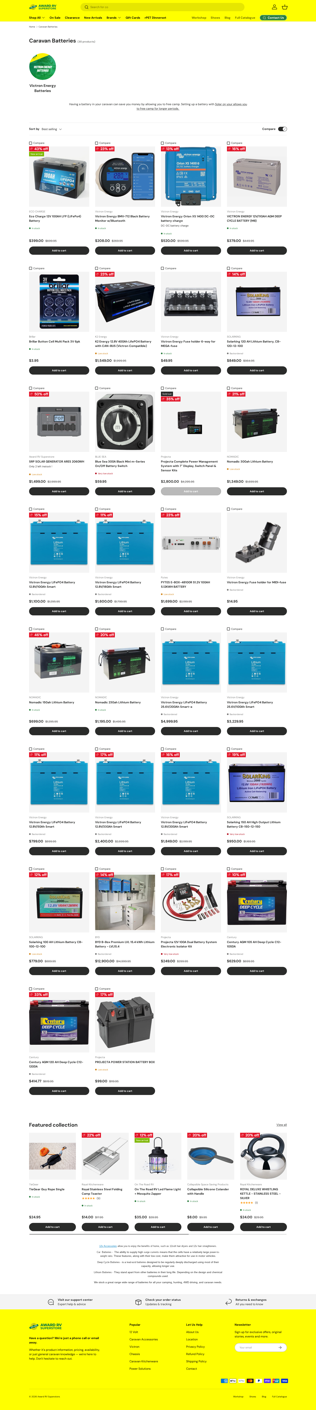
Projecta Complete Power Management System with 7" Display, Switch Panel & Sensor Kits (189, 466)
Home (32, 26)
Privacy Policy (195, 1347)
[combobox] (162, 7)
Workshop (199, 18)
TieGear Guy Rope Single (47, 1189)
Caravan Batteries (48, 26)
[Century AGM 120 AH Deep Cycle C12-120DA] (59, 1022)
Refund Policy (195, 1354)
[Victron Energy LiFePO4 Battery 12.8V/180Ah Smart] (125, 543)
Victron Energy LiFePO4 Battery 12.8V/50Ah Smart (52, 824)
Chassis (134, 1354)
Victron (134, 1347)
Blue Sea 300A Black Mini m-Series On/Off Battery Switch (120, 464)
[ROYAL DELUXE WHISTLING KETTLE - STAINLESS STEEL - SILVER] (263, 1156)
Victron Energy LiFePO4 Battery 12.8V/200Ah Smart (184, 824)
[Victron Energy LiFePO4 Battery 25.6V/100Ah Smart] (257, 662)
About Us (192, 1332)
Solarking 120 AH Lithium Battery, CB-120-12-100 (254, 344)
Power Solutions (140, 1369)
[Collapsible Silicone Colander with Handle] (210, 1156)
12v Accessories (108, 1246)
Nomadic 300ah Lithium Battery (250, 461)
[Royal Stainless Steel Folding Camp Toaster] (105, 1156)
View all (281, 1125)
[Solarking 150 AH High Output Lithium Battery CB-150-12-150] (257, 782)
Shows (215, 18)
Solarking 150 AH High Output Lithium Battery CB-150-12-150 (254, 824)
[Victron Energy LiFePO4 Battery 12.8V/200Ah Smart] (191, 782)
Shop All (35, 18)
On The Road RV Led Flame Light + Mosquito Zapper (158, 1191)
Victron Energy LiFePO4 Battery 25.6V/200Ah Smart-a (184, 704)
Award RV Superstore (48, 1396)
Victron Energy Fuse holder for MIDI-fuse (256, 582)
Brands (112, 18)
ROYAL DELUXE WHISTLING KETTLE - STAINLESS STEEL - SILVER (260, 1193)
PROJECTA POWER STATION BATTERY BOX (125, 1062)
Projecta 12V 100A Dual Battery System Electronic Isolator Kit (189, 944)
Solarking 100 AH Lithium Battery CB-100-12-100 (56, 944)
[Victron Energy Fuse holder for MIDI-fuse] (257, 543)
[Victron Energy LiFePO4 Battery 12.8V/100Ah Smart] (59, 543)
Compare (269, 129)
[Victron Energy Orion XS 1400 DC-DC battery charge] (191, 176)
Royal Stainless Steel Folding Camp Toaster (102, 1191)
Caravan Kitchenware (143, 1361)
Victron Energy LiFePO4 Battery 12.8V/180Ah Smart (118, 584)
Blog (228, 18)
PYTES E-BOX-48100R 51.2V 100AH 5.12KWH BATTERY (185, 584)
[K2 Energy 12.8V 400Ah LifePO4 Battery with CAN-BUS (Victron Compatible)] (125, 302)
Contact (191, 1369)
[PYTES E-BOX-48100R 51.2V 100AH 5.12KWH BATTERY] (191, 543)
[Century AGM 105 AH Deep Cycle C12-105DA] (257, 902)
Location (192, 1339)
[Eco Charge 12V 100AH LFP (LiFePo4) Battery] (59, 176)
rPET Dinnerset (155, 18)
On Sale (55, 18)
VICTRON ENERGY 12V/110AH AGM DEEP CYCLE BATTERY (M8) (254, 218)
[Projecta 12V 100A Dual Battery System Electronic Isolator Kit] (191, 902)
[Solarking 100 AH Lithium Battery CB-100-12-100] (59, 902)
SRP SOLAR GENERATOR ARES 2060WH (56, 461)
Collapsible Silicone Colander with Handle (208, 1191)
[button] (285, 7)
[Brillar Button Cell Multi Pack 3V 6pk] (59, 302)
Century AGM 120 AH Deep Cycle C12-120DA (56, 1064)
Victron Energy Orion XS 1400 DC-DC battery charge (188, 218)
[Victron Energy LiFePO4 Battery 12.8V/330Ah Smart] (125, 782)
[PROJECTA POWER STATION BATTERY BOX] (125, 1022)
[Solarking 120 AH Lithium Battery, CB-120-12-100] (257, 302)
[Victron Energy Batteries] (42, 66)
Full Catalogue (245, 18)
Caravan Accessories (143, 1339)
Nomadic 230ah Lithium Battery (118, 702)
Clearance (72, 18)
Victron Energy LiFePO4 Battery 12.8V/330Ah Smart (118, 824)
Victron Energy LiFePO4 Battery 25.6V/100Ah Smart (250, 704)
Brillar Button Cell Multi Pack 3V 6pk (54, 341)
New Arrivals (93, 18)
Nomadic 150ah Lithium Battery (51, 702)
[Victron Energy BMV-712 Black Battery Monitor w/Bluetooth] (125, 176)
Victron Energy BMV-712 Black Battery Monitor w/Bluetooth (122, 218)
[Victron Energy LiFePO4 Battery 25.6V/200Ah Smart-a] (191, 662)
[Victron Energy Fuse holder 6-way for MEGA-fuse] (191, 302)
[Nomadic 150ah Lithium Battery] (59, 662)
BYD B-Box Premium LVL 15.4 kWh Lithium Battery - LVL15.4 (125, 944)
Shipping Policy (196, 1361)
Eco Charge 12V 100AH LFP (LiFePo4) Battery (55, 218)
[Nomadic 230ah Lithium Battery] (125, 662)
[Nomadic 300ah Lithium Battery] (257, 422)
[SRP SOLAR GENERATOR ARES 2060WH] (59, 422)
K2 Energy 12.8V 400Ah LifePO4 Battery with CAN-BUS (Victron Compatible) (123, 344)
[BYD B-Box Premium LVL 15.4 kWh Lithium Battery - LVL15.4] (125, 902)
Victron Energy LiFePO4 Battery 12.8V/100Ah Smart (52, 584)
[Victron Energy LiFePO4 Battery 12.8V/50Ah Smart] (59, 782)
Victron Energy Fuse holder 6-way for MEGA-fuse (188, 344)
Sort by (34, 129)
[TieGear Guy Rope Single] (52, 1156)
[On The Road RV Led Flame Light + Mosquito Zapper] (158, 1156)
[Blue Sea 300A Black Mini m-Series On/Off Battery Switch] (125, 422)
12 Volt (133, 1332)
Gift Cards (133, 18)
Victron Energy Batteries (42, 88)
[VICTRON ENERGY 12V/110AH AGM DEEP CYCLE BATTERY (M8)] (257, 176)
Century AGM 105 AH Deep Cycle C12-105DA (254, 944)
